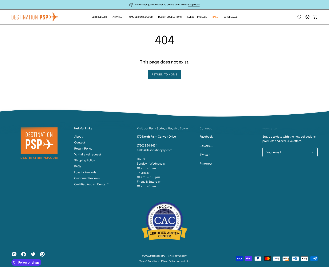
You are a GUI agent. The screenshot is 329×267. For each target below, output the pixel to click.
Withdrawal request (87, 154)
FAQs (77, 166)
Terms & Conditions (149, 261)
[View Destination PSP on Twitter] (32, 254)
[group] (164, 4)
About (78, 136)
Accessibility (183, 261)
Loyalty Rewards (85, 172)
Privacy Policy (168, 261)
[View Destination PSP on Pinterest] (41, 254)
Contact (79, 142)
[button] (197, 17)
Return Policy (83, 148)
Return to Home (164, 74)
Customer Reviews (87, 178)
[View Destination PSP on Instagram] (13, 254)
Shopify (183, 255)
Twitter (205, 154)
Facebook (206, 136)
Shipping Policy (84, 160)
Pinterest (206, 163)
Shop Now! (194, 4)
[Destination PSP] (35, 16)
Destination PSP (158, 255)
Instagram (206, 145)
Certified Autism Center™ (91, 184)
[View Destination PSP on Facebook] (23, 254)
